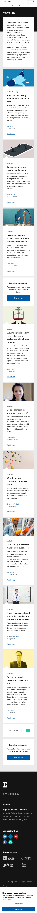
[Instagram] (10, 836)
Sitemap (6, 886)
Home (4, 5)
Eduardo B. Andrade (13, 504)
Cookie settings (18, 903)
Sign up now (18, 298)
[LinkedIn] (5, 836)
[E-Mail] (10, 842)
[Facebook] (5, 842)
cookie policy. (9, 899)
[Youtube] (16, 836)
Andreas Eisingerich (13, 636)
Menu (31, 2)
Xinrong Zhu (11, 437)
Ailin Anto (10, 126)
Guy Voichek (11, 572)
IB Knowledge (10, 5)
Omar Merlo (10, 263)
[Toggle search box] (28, 2)
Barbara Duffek (11, 194)
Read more (11, 134)
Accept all (18, 909)
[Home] (9, 2)
